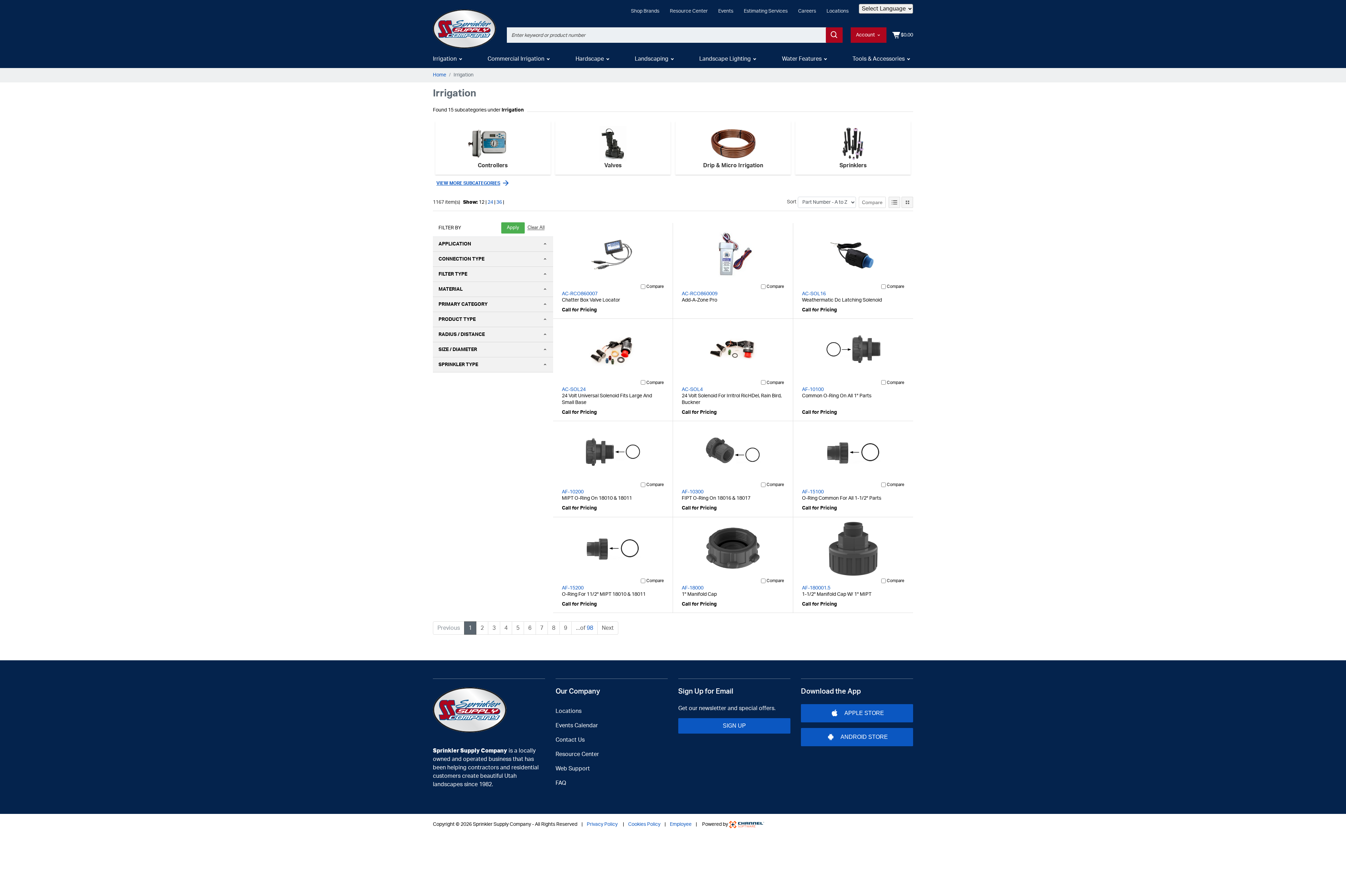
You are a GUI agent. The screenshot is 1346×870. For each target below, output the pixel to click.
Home (439, 75)
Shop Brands (645, 11)
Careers (807, 11)
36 (499, 202)
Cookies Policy (644, 824)
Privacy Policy (602, 824)
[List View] (894, 202)
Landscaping (651, 59)
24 (490, 202)
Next (608, 628)
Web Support (573, 768)
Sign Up (734, 726)
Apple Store (864, 713)
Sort (791, 202)
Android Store (864, 737)
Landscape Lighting (725, 59)
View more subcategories (468, 183)
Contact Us (570, 740)
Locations (838, 11)
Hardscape (590, 59)
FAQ (561, 783)
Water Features (802, 59)
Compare (872, 202)
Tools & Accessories (878, 59)
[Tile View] (907, 202)
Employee (681, 824)
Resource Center (689, 11)
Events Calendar (577, 725)
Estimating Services (766, 11)
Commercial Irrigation (516, 59)
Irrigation (445, 59)
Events (725, 11)
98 (590, 628)
